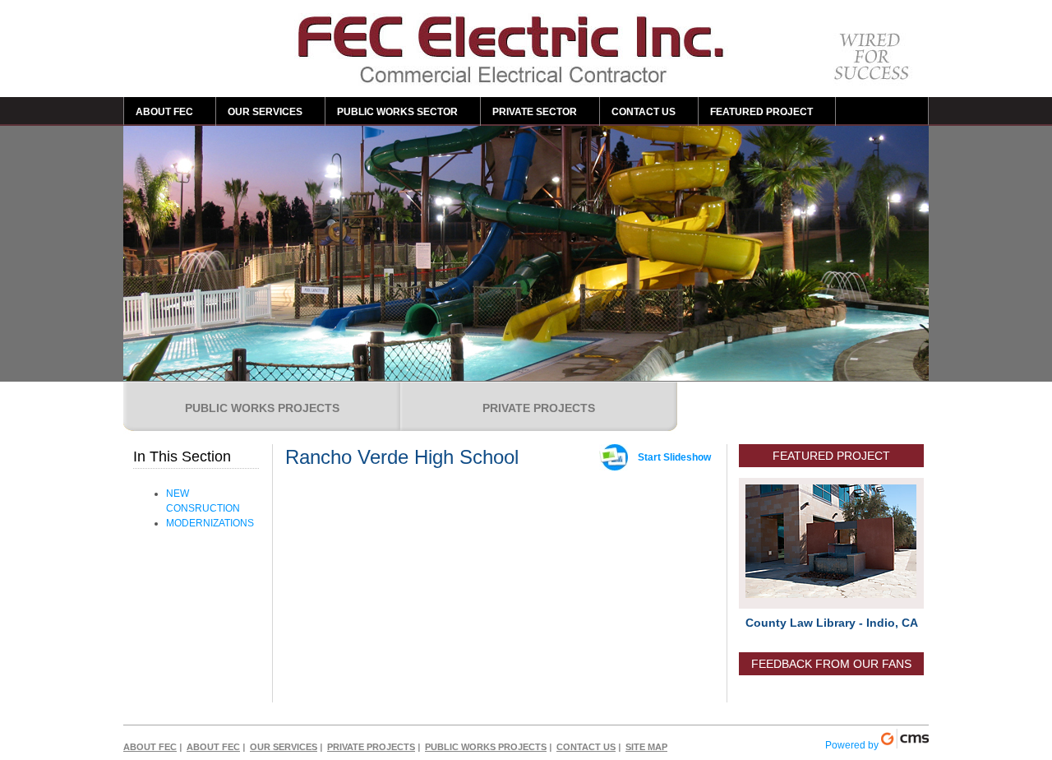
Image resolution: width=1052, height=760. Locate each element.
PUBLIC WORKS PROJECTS (262, 408)
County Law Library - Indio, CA (831, 622)
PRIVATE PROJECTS (538, 408)
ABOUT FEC (164, 112)
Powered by (853, 745)
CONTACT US (643, 112)
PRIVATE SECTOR (534, 112)
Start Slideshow (674, 457)
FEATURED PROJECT (761, 112)
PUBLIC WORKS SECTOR (397, 112)
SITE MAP (646, 747)
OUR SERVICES (265, 112)
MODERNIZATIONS (210, 523)
